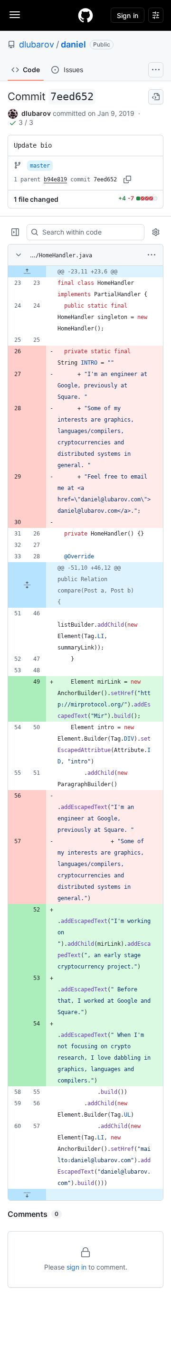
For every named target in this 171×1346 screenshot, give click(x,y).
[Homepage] (85, 15)
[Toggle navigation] (15, 15)
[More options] (151, 255)
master (40, 165)
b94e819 (55, 179)
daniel (73, 44)
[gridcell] (85, 271)
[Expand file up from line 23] (27, 271)
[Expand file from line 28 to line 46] (27, 585)
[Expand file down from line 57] (27, 1194)
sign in (76, 1267)
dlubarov (36, 44)
